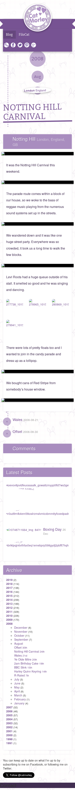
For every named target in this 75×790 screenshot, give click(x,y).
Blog (9, 34)
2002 (9, 727)
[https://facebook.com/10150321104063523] (37, 400)
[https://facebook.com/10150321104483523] (37, 371)
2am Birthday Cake (29, 663)
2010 (9, 616)
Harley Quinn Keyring (30, 671)
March (18, 695)
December (20, 627)
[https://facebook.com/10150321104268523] (37, 223)
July (16, 679)
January (19, 703)
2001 (9, 731)
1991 (9, 743)
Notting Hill (39, 141)
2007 (9, 707)
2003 (9, 723)
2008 (9, 624)
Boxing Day (54, 531)
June (17, 683)
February (20, 699)
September (21, 639)
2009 (9, 620)
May (17, 687)
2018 (9, 584)
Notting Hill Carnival (29, 651)
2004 (9, 719)
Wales (25, 419)
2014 (9, 600)
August (18, 643)
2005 (9, 715)
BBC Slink (23, 667)
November (20, 631)
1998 (9, 739)
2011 (9, 612)
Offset (25, 431)
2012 (9, 608)
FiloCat (24, 34)
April (17, 691)
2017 (9, 588)
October (19, 635)
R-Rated (21, 675)
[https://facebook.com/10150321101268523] (37, 182)
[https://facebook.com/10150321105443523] (37, 153)
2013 (9, 604)
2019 (9, 580)
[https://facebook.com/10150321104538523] (37, 265)
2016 (9, 592)
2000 (9, 735)
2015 (9, 596)
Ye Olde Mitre (25, 659)
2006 (9, 711)
